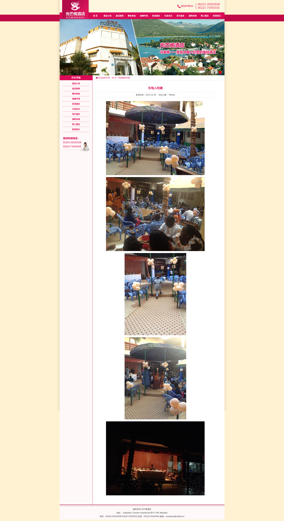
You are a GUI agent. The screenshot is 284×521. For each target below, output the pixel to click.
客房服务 (156, 16)
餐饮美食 (132, 16)
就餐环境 (144, 16)
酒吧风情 (193, 16)
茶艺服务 (180, 16)
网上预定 (205, 16)
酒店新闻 (120, 16)
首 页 (95, 16)
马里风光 (168, 16)
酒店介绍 (107, 16)
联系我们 (217, 16)
